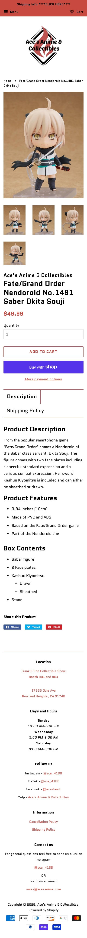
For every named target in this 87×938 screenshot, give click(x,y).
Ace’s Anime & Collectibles (57, 904)
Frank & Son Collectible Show (44, 671)
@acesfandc (52, 789)
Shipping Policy (25, 410)
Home (7, 81)
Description (22, 396)
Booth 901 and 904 (43, 676)
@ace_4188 (52, 773)
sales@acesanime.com (43, 889)
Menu (13, 11)
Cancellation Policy (43, 821)
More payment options (43, 379)
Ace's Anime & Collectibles (48, 797)
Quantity (11, 325)
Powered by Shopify (43, 910)
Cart (80, 11)
